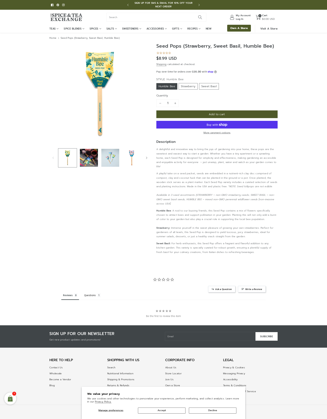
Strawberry (188, 86)
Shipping (161, 64)
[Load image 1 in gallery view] (67, 157)
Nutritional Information (120, 373)
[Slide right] (146, 157)
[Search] (200, 17)
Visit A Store (269, 29)
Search (111, 367)
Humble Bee (167, 86)
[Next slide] (199, 5)
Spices (94, 29)
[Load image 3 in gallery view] (110, 157)
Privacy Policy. (103, 401)
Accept (162, 410)
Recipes (192, 29)
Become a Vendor (60, 379)
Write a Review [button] (253, 289)
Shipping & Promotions (120, 379)
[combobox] (156, 17)
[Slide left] (53, 157)
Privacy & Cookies (234, 367)
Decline (212, 410)
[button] (265, 17)
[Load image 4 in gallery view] (131, 157)
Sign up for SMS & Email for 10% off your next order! (164, 4)
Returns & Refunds (118, 385)
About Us (170, 367)
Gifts (175, 29)
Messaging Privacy (234, 373)
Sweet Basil (209, 86)
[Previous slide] (128, 5)
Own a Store (172, 385)
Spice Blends (73, 29)
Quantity (162, 96)
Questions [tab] (90, 295)
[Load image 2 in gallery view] (89, 157)
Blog (52, 385)
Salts (110, 29)
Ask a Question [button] (223, 289)
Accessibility (230, 379)
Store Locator (173, 373)
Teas (52, 29)
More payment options (217, 132)
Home (52, 38)
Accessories (155, 29)
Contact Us (56, 367)
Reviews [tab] (68, 295)
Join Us (169, 379)
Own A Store (239, 28)
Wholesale (55, 373)
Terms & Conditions (234, 385)
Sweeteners (130, 29)
